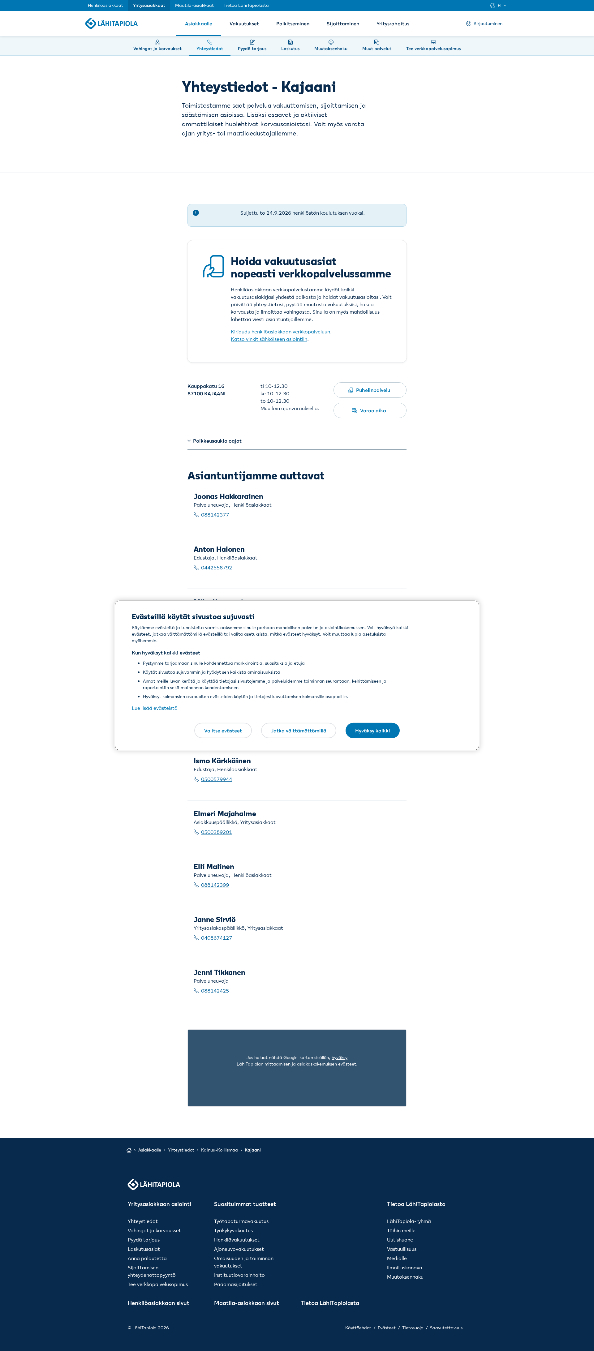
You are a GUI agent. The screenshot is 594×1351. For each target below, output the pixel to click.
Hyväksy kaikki (372, 730)
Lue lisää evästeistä (155, 708)
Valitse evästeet (223, 730)
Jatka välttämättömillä (298, 730)
